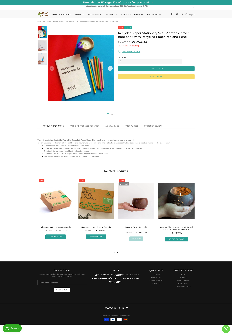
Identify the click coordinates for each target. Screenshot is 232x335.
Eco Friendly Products (50, 21)
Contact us (156, 283)
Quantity (122, 57)
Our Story (156, 275)
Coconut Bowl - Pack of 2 (136, 227)
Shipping (183, 277)
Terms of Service (183, 280)
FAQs (183, 275)
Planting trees (156, 277)
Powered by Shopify (124, 315)
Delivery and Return (183, 286)
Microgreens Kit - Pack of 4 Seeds (56, 227)
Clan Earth (42, 14)
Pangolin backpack (156, 280)
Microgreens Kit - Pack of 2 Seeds (96, 227)
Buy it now (156, 77)
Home (39, 21)
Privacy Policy (183, 283)
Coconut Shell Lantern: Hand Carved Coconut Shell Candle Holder (176, 228)
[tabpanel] (136, 212)
